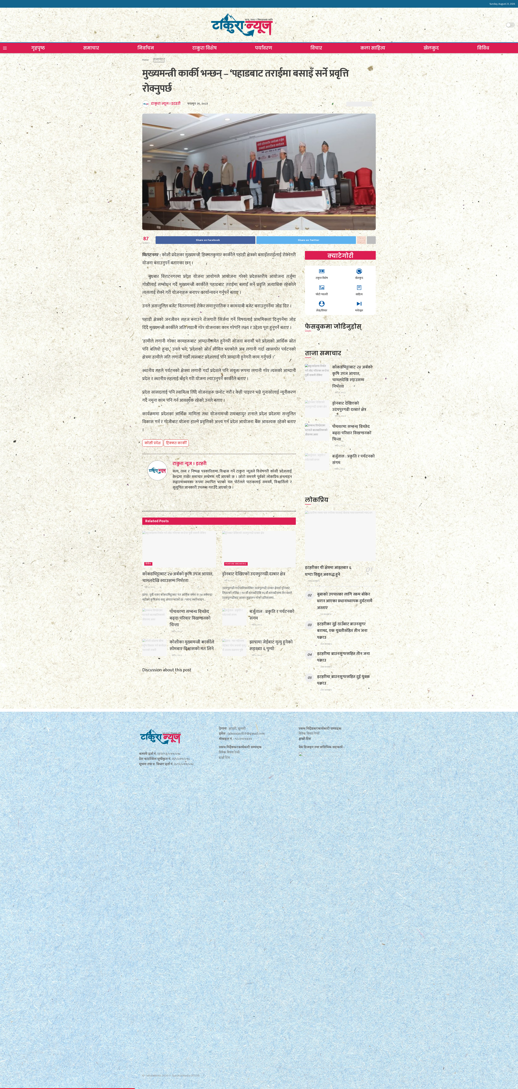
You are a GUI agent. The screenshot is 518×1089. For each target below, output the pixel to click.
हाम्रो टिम (305, 739)
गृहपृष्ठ (38, 48)
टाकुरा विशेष (204, 48)
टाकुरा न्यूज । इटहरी (165, 103)
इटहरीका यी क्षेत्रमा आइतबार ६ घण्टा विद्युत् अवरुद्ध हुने (328, 571)
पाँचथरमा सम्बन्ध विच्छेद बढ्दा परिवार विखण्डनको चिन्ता (190, 618)
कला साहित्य (372, 48)
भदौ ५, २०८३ (176, 655)
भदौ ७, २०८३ (149, 587)
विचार (316, 48)
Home (145, 60)
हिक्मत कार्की (176, 443)
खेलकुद (431, 48)
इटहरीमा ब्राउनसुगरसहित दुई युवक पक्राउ (343, 680)
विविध (483, 48)
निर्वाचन (145, 48)
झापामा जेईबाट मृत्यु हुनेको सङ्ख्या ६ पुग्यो (271, 645)
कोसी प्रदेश (152, 443)
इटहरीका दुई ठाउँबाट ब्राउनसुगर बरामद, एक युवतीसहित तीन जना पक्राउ (342, 630)
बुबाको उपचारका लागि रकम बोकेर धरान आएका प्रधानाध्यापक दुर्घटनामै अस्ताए (344, 601)
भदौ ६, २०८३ (176, 631)
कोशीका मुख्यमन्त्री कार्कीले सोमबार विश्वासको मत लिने (192, 645)
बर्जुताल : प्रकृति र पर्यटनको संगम (271, 615)
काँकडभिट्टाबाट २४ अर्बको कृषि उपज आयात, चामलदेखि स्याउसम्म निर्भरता (177, 577)
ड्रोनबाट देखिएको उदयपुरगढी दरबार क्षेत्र (253, 574)
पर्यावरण (263, 48)
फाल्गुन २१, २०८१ (197, 103)
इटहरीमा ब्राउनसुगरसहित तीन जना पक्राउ (343, 657)
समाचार (91, 48)
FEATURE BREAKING (235, 564)
